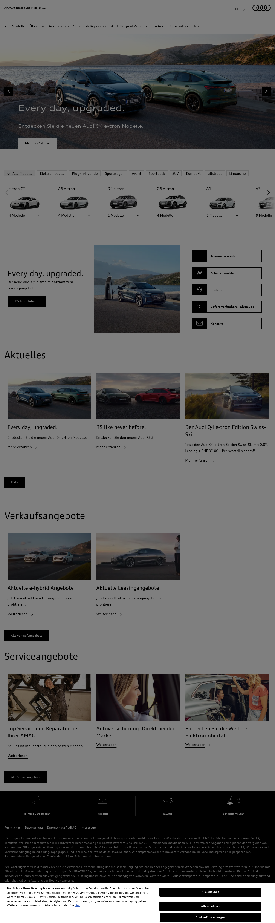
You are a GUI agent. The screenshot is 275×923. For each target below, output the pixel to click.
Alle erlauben (210, 892)
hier (77, 905)
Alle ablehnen (210, 906)
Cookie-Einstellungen (210, 917)
